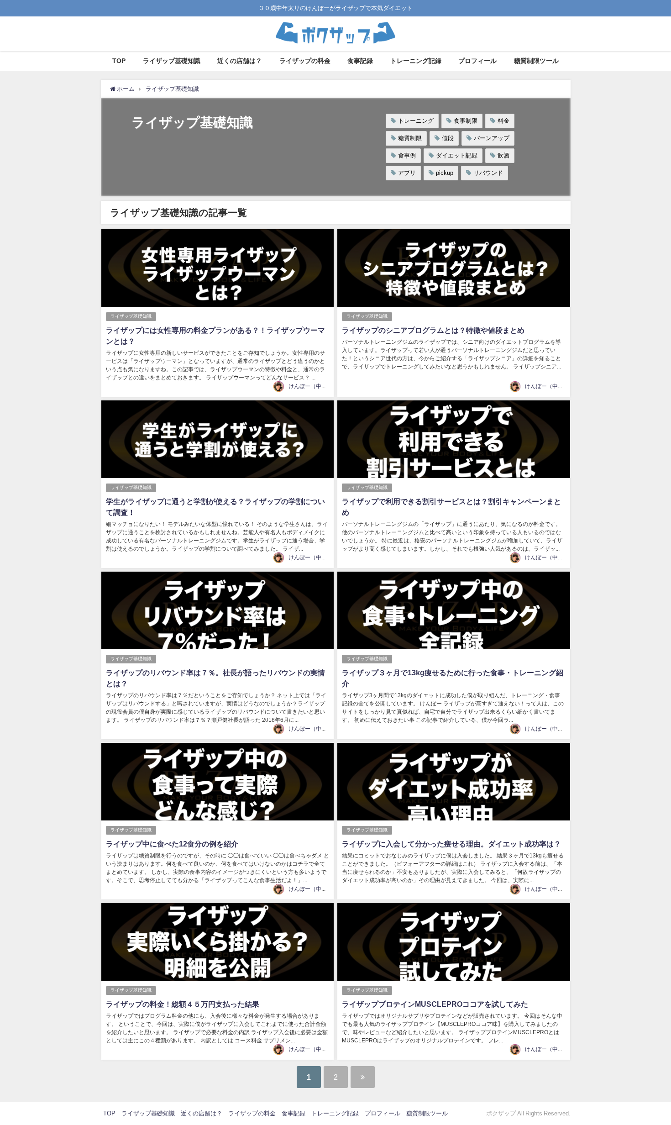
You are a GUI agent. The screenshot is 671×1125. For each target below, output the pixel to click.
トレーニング (416, 121)
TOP (119, 61)
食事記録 (360, 61)
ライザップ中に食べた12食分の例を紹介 (172, 843)
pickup (444, 173)
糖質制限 (410, 138)
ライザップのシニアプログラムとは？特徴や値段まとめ (433, 330)
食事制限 (465, 121)
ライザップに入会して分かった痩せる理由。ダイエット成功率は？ (451, 843)
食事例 (407, 155)
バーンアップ (491, 138)
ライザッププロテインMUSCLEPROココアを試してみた (435, 1004)
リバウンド (488, 173)
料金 (503, 121)
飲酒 (503, 155)
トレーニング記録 (415, 61)
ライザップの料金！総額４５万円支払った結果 (182, 1004)
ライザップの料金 (304, 61)
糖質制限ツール (536, 61)
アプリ (407, 173)
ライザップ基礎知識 (171, 61)
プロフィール (477, 61)
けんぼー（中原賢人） (315, 386)
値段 (448, 138)
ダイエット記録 (456, 155)
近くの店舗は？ (239, 61)
